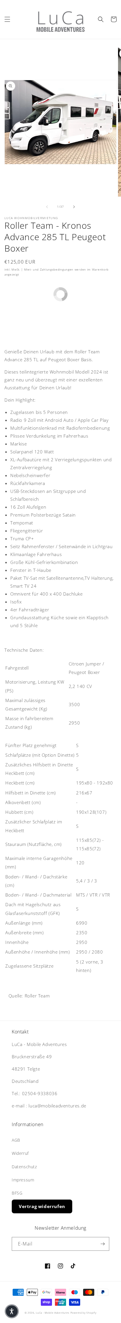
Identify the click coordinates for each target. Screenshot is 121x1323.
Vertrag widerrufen (42, 1206)
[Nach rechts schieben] (74, 206)
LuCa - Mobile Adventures (52, 1312)
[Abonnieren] (102, 1244)
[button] (7, 19)
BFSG (17, 1193)
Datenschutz (24, 1166)
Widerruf (20, 1153)
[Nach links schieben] (47, 206)
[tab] (60, 736)
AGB (16, 1140)
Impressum (23, 1180)
